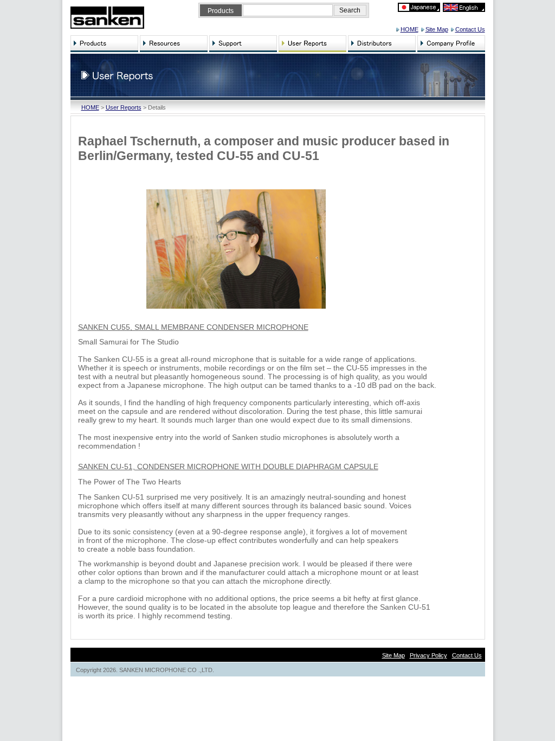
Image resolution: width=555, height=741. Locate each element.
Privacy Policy (428, 655)
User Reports (123, 107)
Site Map (436, 29)
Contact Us (470, 29)
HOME (409, 29)
